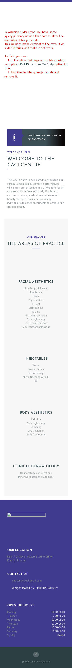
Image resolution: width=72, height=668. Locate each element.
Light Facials (36, 307)
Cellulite (36, 419)
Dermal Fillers (36, 369)
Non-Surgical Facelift (36, 288)
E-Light (36, 304)
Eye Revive (36, 292)
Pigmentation (36, 300)
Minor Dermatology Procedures (36, 476)
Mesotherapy (36, 373)
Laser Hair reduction (36, 323)
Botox (36, 365)
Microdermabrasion (36, 315)
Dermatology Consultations (36, 473)
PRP (36, 380)
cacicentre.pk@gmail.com (27, 580)
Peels (36, 296)
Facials (36, 311)
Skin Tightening (36, 319)
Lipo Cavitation (36, 430)
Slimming (36, 427)
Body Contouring (36, 434)
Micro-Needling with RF (36, 377)
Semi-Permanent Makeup (36, 327)
